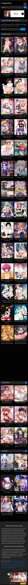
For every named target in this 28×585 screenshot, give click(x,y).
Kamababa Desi (12, 567)
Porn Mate (4, 564)
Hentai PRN (21, 566)
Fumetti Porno (9, 562)
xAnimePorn (5, 567)
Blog (5, 578)
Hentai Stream (14, 561)
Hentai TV (8, 566)
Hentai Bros (7, 3)
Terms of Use (9, 579)
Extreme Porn (10, 564)
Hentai (15, 562)
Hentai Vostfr (15, 566)
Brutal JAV (17, 564)
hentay (19, 562)
